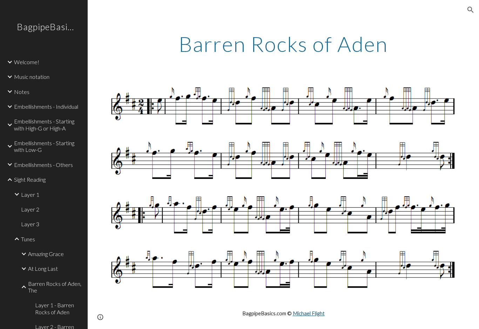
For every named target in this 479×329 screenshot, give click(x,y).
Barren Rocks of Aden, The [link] (54, 287)
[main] (283, 43)
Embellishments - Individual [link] (46, 106)
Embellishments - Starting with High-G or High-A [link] (44, 124)
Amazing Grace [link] (46, 253)
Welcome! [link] (26, 62)
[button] (470, 9)
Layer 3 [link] (30, 224)
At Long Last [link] (43, 268)
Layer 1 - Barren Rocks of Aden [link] (54, 308)
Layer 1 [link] (30, 194)
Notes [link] (21, 91)
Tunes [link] (28, 239)
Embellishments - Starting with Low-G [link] (44, 146)
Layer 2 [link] (30, 209)
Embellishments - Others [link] (43, 164)
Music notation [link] (31, 76)
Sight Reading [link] (30, 179)
